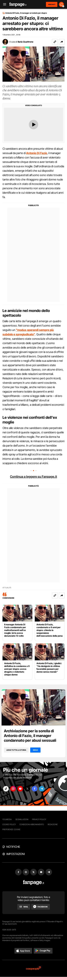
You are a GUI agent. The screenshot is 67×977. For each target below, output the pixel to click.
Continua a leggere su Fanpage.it (33, 476)
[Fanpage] (33, 882)
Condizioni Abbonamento (31, 824)
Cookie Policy (9, 824)
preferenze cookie (11, 829)
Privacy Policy (39, 819)
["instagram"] (13, 788)
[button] (62, 42)
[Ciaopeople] (33, 968)
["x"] (27, 788)
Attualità (6, 588)
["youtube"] (20, 788)
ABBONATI (51, 4)
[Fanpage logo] (17, 4)
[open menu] (3, 4)
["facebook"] (34, 788)
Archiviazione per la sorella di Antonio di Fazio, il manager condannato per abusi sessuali (30, 736)
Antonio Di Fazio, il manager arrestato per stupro (26, 13)
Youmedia (7, 819)
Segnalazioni (21, 819)
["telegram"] (42, 788)
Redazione (53, 824)
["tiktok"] (6, 788)
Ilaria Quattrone (25, 41)
